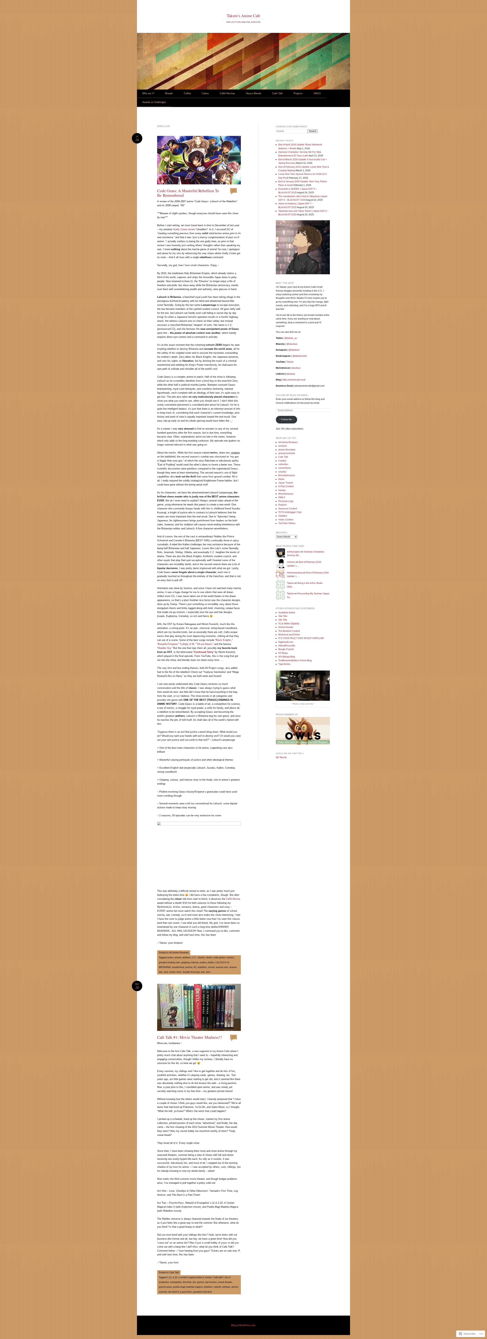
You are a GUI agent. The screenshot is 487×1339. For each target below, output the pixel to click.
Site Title (282, 616)
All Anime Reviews (179, 952)
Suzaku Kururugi (191, 972)
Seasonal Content (287, 508)
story (178, 972)
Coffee (187, 93)
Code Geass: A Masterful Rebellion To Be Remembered (188, 193)
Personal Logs (285, 501)
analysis (282, 446)
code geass (219, 957)
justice (203, 962)
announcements (286, 453)
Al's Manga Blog (286, 656)
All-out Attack (204, 644)
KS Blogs (283, 653)
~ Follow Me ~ (286, 419)
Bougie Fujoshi (286, 649)
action (170, 957)
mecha (188, 967)
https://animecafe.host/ (294, 379)
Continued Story (203, 652)
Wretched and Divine (289, 634)
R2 (195, 967)
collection (283, 464)
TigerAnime (284, 664)
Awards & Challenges (154, 102)
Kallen (211, 962)
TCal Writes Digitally (288, 623)
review (184, 229)
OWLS (317, 93)
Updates (282, 516)
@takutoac (292, 344)
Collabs (282, 460)
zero (208, 972)
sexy (166, 972)
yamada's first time (202, 1292)
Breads (169, 93)
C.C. (194, 957)
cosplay (282, 471)
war (203, 972)
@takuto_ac (291, 338)
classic (201, 957)
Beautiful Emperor (167, 644)
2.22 (175, 1277)
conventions (284, 468)
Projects (298, 93)
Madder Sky (164, 648)
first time (187, 1282)
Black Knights (223, 640)
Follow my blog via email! (292, 395)
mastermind (178, 967)
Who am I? (148, 93)
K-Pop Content (286, 486)
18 (233, 1037)
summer (163, 1292)
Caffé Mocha (233, 898)
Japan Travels (285, 482)
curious (230, 957)
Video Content (285, 519)
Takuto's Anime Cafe (243, 15)
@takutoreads (299, 356)
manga (282, 490)
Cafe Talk (277, 93)
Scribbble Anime (286, 612)
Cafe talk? (218, 1277)
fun (194, 1282)
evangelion (176, 1282)
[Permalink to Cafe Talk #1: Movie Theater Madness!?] (199, 1007)
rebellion (202, 967)
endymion (164, 1282)
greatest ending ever (169, 962)
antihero (186, 957)
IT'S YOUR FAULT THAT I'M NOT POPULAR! (301, 638)
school (211, 967)
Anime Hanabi (285, 627)
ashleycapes (293, 551)
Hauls (281, 479)
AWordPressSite (286, 645)
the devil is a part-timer (180, 1292)
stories (234, 1287)
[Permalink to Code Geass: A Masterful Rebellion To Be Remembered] (199, 160)
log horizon (211, 1282)
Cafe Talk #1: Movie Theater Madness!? (189, 1037)
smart (172, 972)
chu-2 (227, 1277)
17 (233, 190)
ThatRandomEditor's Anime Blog (295, 660)
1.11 (169, 1277)
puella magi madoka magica (187, 1287)
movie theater (225, 1282)
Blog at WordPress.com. (243, 1325)
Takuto (290, 362)
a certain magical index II (191, 1277)
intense (195, 962)
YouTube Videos (286, 523)
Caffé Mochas (227, 93)
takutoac (296, 368)
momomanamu (294, 572)
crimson (291, 562)
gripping (185, 962)
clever (209, 957)
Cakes (205, 93)
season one (222, 967)
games (200, 1282)
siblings (226, 1287)
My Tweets (281, 757)
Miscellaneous (285, 493)
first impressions (286, 475)
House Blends (253, 93)
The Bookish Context (289, 631)
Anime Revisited (286, 449)
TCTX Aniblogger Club (290, 512)
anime (178, 957)
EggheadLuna (285, 642)
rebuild (217, 1287)
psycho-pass (165, 1287)
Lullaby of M (187, 644)
